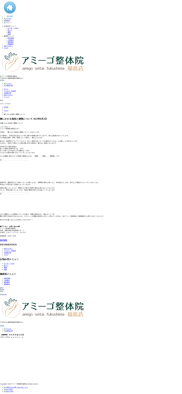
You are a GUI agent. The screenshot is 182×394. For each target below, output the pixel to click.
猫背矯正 (11, 42)
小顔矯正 (11, 40)
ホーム (6, 89)
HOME (6, 107)
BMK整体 (11, 38)
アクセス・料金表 (10, 91)
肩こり (10, 30)
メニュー (7, 97)
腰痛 (9, 32)
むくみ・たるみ (13, 28)
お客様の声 (7, 93)
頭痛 (9, 34)
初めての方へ (8, 46)
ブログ (6, 48)
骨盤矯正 (11, 44)
